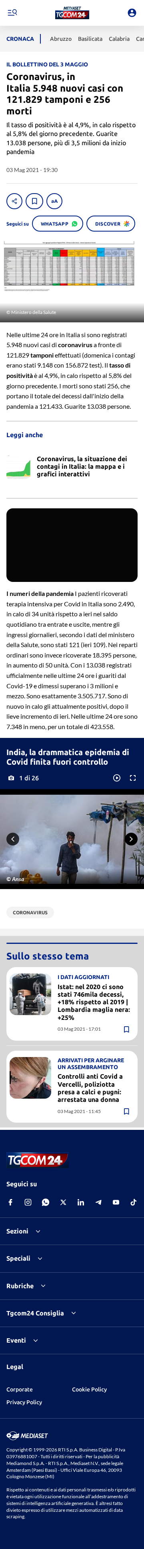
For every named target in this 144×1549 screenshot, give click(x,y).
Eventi (16, 1340)
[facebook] (10, 1202)
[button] (72, 12)
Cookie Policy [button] (89, 1389)
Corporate (19, 1389)
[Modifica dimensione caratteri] (54, 201)
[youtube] (116, 1202)
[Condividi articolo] (14, 201)
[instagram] (28, 1202)
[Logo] (72, 12)
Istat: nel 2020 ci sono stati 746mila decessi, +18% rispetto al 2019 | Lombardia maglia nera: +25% (94, 1002)
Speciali (18, 1258)
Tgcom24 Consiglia (35, 1313)
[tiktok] (134, 1202)
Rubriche (20, 1285)
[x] (63, 1202)
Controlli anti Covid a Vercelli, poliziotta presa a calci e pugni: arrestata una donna (90, 1088)
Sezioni (17, 1231)
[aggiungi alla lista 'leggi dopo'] (34, 201)
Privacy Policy (24, 1402)
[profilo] (132, 12)
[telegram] (98, 1202)
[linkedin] (81, 1202)
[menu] (12, 12)
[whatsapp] (46, 1202)
